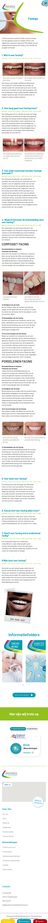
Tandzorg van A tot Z (9, 847)
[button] (46, 3)
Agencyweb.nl (14, 918)
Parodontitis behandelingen (11, 860)
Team (4, 818)
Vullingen (5, 865)
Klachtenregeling (8, 832)
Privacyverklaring (8, 836)
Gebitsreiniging (7, 869)
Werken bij (6, 823)
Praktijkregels (7, 827)
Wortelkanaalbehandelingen (11, 856)
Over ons (5, 814)
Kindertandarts (7, 852)
